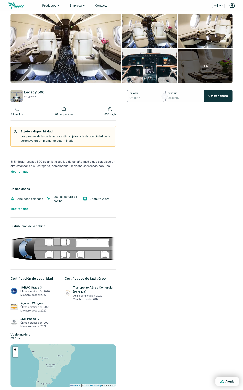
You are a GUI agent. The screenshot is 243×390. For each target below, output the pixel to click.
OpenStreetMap (93, 385)
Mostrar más (19, 171)
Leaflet (77, 385)
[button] (15, 349)
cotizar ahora (218, 96)
